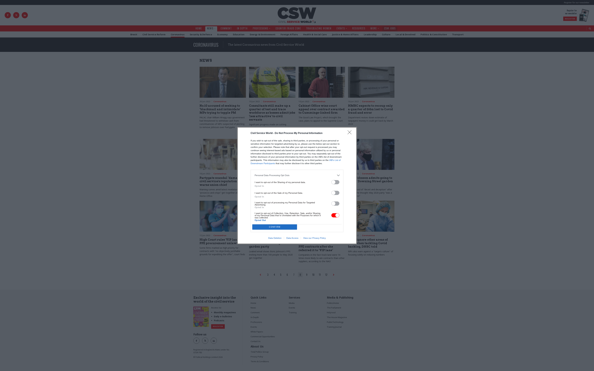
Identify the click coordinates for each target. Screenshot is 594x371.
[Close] (350, 133)
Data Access (292, 238)
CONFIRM (274, 227)
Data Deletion (275, 238)
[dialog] (297, 185)
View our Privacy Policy (314, 238)
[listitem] (297, 175)
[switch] (335, 182)
